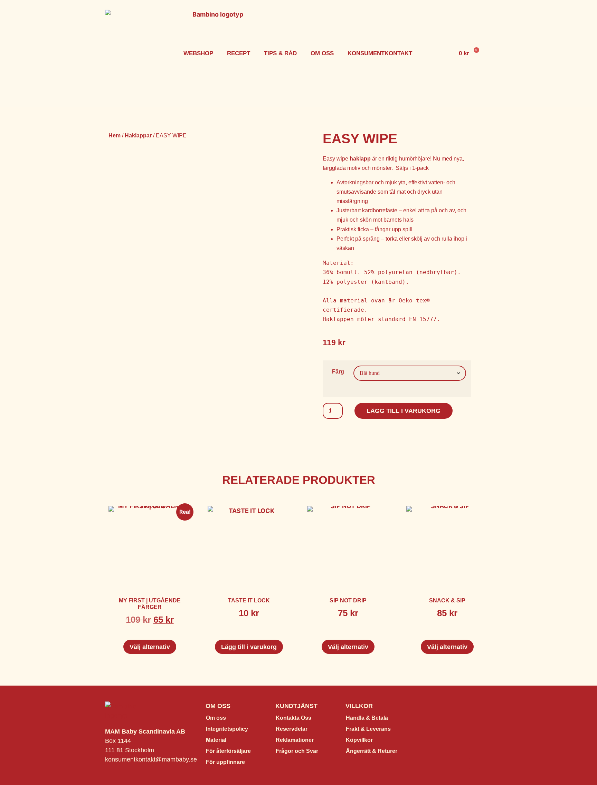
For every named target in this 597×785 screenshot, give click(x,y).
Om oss (322, 53)
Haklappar (138, 135)
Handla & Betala (367, 718)
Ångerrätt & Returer (371, 751)
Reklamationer (295, 740)
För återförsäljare (228, 751)
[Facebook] (444, 763)
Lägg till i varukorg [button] (249, 646)
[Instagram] (464, 763)
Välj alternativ (150, 646)
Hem (114, 135)
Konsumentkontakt (380, 53)
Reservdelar (291, 729)
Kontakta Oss (293, 718)
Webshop (198, 53)
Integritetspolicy (227, 729)
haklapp (360, 159)
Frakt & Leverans (368, 729)
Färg (338, 371)
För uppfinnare (225, 762)
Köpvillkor (359, 740)
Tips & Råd (280, 53)
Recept (238, 53)
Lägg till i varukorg (403, 410)
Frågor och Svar (297, 751)
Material (216, 740)
